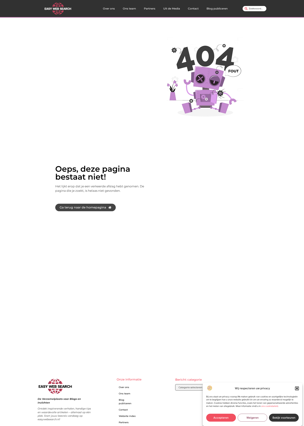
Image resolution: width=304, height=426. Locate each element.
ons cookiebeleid (269, 406)
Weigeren (252, 417)
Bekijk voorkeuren (284, 417)
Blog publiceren (217, 8)
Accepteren (221, 417)
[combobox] (254, 8)
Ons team (129, 8)
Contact (193, 8)
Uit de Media (171, 8)
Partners (149, 8)
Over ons (109, 8)
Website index (127, 416)
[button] (297, 388)
